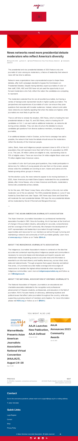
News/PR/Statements (35, 61)
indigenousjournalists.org (48, 271)
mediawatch (66, 61)
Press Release (49, 61)
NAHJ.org (20, 301)
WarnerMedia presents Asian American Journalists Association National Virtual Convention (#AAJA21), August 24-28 (16, 346)
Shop (8, 424)
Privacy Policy (11, 428)
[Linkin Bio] (46, 438)
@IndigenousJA (18, 274)
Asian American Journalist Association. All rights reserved (36, 434)
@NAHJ (42, 301)
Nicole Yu (23, 61)
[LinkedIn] (42, 438)
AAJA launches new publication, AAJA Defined (39, 329)
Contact (9, 419)
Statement (57, 61)
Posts (43, 61)
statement (9, 62)
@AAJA (42, 237)
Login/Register (11, 415)
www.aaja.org (15, 237)
